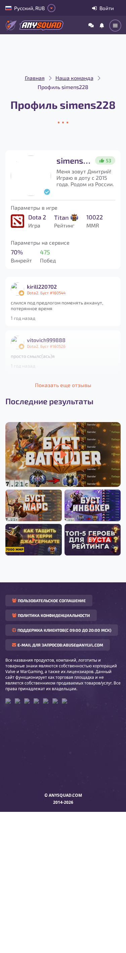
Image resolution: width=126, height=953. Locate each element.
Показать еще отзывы (63, 385)
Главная (35, 78)
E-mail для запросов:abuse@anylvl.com (60, 645)
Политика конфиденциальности (54, 615)
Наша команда (74, 78)
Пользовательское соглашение (52, 600)
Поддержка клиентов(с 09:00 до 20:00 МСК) (64, 630)
